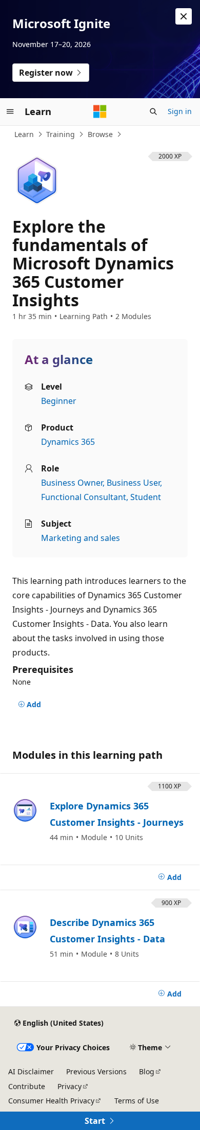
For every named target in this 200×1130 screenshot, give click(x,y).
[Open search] (153, 111)
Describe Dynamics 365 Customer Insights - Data (107, 930)
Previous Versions (96, 1071)
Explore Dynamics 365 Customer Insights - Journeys (117, 814)
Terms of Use (136, 1100)
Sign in (180, 111)
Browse (100, 134)
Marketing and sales (80, 538)
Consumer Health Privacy (51, 1100)
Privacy (69, 1086)
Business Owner (72, 482)
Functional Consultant (83, 497)
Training (60, 134)
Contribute (26, 1086)
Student (145, 497)
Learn (24, 134)
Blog (146, 1071)
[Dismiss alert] (183, 16)
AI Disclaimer (31, 1071)
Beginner (58, 400)
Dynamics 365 (68, 441)
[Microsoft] (100, 111)
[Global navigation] (10, 111)
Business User (133, 482)
